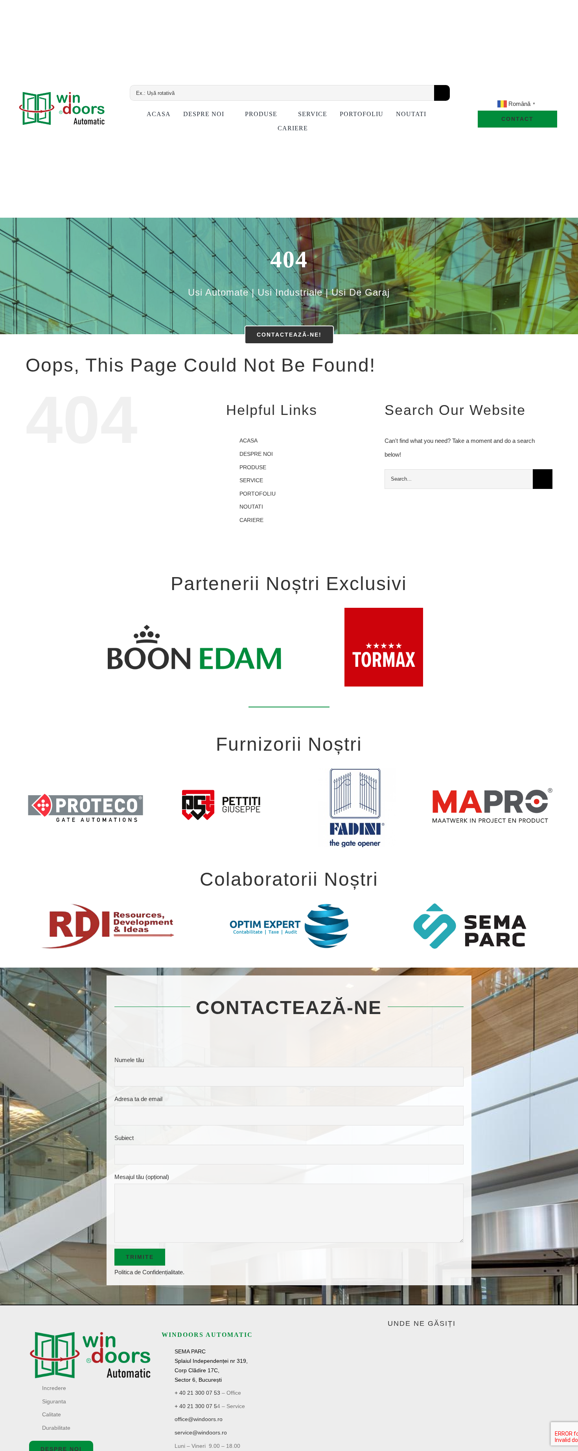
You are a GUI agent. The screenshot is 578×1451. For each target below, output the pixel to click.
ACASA (248, 440)
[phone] (544, 93)
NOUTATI (251, 506)
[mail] (531, 93)
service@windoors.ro (201, 1432)
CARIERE (251, 520)
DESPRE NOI (256, 454)
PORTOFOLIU (257, 493)
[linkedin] (517, 93)
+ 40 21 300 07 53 (197, 1393)
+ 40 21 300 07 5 (196, 1406)
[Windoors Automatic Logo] (90, 1333)
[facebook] (490, 93)
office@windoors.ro (199, 1419)
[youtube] (504, 93)
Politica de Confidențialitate (148, 1272)
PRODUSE (252, 467)
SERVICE (251, 480)
